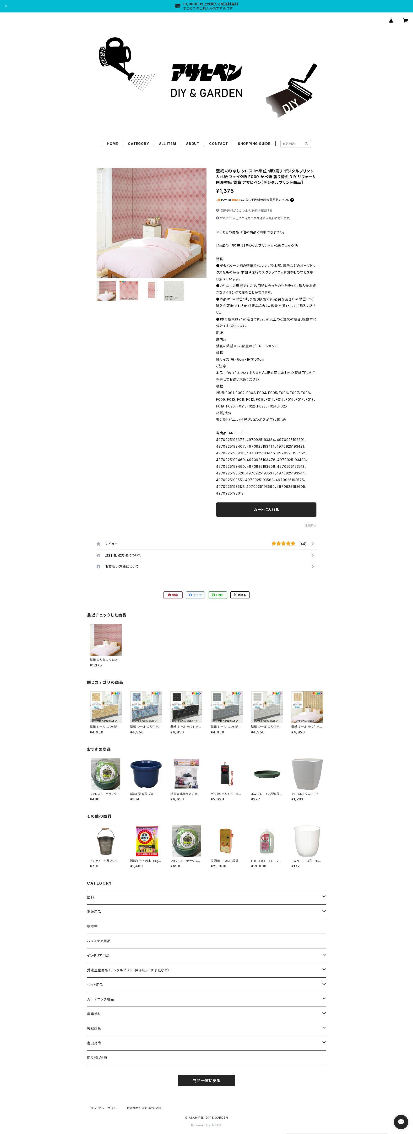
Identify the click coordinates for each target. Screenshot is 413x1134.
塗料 (90, 897)
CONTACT (218, 144)
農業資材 (94, 1014)
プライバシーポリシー (105, 1108)
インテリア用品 (98, 955)
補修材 (92, 926)
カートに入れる (266, 509)
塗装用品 (94, 912)
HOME (112, 144)
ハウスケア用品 (99, 941)
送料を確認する (262, 210)
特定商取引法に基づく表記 (145, 1108)
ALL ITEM (167, 144)
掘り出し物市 (97, 1058)
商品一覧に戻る (206, 1080)
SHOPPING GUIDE (254, 144)
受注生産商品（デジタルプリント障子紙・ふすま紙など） (128, 970)
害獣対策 (94, 1028)
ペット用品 (95, 985)
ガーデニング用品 (100, 999)
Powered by (201, 1125)
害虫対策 (94, 1043)
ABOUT (192, 144)
